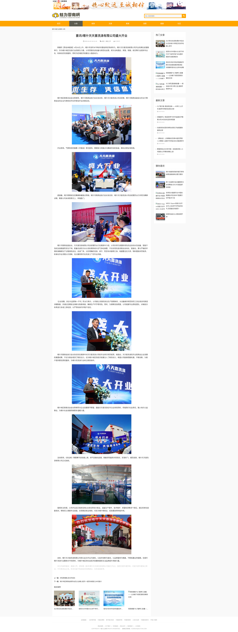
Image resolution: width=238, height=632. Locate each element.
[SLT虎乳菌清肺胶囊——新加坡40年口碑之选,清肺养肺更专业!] (160, 86)
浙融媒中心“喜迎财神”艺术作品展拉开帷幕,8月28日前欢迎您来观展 (170, 118)
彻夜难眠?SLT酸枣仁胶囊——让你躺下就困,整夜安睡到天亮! (148, 609)
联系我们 (130, 626)
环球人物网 (154, 620)
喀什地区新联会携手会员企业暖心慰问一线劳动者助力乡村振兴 (81, 581)
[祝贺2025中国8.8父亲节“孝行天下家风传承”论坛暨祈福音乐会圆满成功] (89, 598)
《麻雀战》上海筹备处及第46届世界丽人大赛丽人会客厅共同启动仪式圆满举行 (170, 140)
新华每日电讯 (110, 620)
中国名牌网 (101, 620)
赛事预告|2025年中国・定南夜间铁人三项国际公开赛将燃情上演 (170, 150)
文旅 (110, 24)
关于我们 (107, 626)
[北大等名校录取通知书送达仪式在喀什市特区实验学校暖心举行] (64, 598)
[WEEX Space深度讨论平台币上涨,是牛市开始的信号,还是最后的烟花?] (160, 206)
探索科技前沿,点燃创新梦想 (174, 215)
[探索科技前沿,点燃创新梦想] (160, 216)
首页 (58, 24)
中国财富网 (127, 620)
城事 (93, 24)
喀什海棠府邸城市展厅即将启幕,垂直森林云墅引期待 (175, 173)
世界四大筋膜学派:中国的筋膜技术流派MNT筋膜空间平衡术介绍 (174, 195)
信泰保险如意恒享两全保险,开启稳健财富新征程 (170, 129)
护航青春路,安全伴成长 (67, 578)
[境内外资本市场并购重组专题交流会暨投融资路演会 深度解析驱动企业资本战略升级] (113, 598)
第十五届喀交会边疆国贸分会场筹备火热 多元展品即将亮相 (175, 184)
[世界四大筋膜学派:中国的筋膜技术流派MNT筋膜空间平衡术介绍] (160, 195)
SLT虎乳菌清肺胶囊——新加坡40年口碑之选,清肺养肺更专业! (175, 86)
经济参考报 (92, 620)
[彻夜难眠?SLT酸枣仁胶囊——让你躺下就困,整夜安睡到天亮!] (138, 598)
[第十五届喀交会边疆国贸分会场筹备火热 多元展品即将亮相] (160, 184)
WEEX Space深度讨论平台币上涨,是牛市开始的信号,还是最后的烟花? (174, 206)
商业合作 (122, 626)
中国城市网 (119, 620)
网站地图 (100, 626)
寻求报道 (115, 626)
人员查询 (137, 626)
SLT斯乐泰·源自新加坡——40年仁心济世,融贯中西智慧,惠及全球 (170, 108)
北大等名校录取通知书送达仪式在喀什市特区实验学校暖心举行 (175, 43)
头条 (76, 24)
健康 (162, 24)
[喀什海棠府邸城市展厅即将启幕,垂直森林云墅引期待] (160, 174)
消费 (145, 24)
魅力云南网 (66, 15)
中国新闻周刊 (145, 620)
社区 (179, 24)
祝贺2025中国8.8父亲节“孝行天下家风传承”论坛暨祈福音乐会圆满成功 (175, 54)
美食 (127, 24)
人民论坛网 (135, 620)
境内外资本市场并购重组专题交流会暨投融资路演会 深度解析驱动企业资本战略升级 (175, 65)
